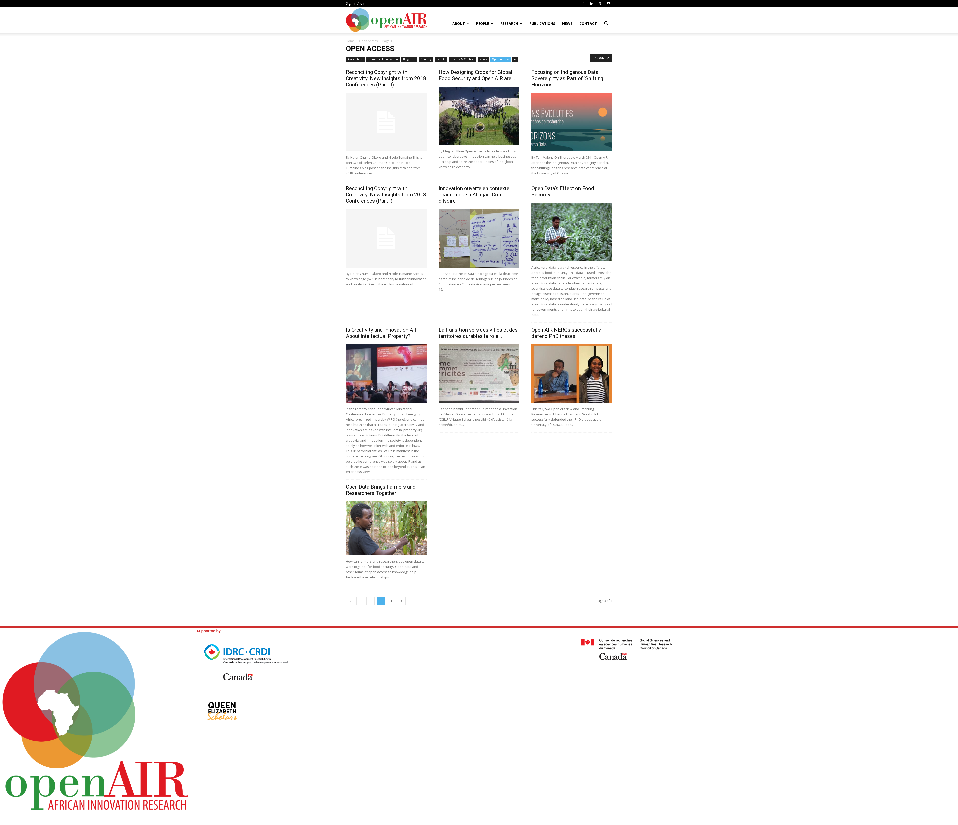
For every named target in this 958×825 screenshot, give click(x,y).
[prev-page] (350, 601)
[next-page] (401, 601)
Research (509, 23)
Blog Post (409, 59)
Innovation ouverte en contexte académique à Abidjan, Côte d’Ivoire (474, 194)
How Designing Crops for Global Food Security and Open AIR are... (477, 75)
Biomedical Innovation (383, 59)
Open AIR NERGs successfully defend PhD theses (566, 333)
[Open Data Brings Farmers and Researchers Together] (386, 528)
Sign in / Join (355, 3)
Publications (542, 23)
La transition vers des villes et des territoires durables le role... (478, 333)
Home (350, 41)
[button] (606, 24)
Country (426, 59)
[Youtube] (608, 3)
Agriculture (355, 59)
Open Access (368, 41)
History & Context (462, 59)
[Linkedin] (591, 3)
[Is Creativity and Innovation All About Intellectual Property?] (386, 373)
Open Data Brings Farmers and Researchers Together (381, 490)
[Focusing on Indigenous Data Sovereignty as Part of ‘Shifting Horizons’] (571, 122)
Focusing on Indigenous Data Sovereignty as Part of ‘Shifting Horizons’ (567, 78)
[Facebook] (583, 3)
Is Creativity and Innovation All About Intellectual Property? (381, 333)
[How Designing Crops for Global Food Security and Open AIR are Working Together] (479, 116)
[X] (600, 3)
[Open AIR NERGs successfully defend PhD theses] (571, 373)
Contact (588, 23)
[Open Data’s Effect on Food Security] (571, 232)
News (567, 23)
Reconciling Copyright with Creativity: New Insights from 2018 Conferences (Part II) (386, 78)
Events (441, 59)
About (458, 23)
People (482, 23)
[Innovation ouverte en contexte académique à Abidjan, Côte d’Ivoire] (479, 238)
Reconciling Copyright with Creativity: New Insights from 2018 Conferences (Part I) (386, 194)
